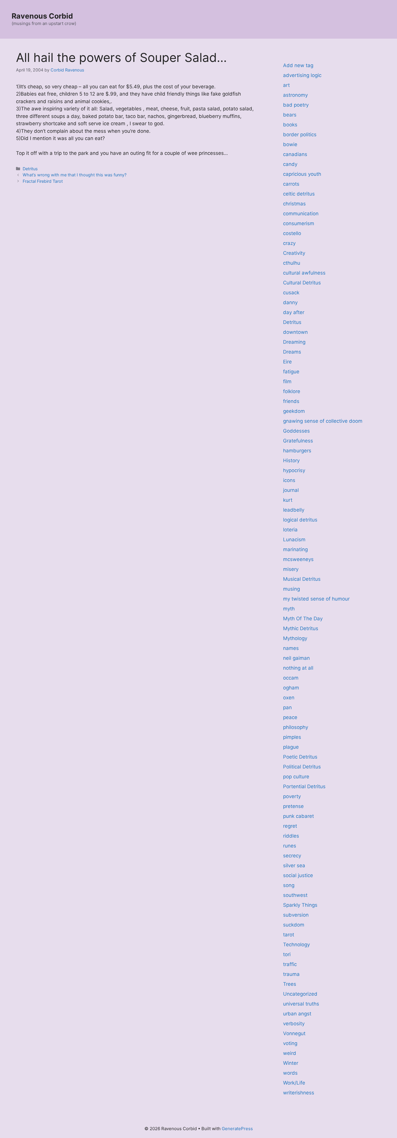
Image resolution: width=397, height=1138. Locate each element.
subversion (296, 915)
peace (290, 717)
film (287, 381)
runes (289, 846)
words (290, 1073)
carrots (291, 184)
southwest (295, 895)
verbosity (294, 1023)
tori (287, 954)
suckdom (293, 925)
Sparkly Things (300, 905)
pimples (292, 737)
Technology (296, 944)
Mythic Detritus (300, 628)
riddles (291, 836)
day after (293, 312)
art (286, 85)
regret (290, 826)
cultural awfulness (304, 273)
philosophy (295, 727)
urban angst (297, 1014)
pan (287, 707)
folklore (291, 391)
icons (289, 480)
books (290, 125)
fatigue (291, 371)
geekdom (294, 411)
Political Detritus (302, 767)
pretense (293, 806)
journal (291, 490)
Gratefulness (298, 441)
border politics (299, 134)
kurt (287, 500)
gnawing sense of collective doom (322, 421)
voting (290, 1043)
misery (290, 569)
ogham (291, 688)
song (288, 885)
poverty (292, 796)
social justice (298, 875)
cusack (291, 292)
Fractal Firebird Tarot (43, 181)
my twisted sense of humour (316, 599)
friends (291, 401)
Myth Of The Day (303, 618)
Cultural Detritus (302, 283)
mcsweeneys (298, 559)
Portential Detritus (304, 786)
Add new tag (298, 65)
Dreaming (294, 342)
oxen (288, 697)
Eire (287, 362)
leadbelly (293, 510)
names (291, 648)
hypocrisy (294, 470)
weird (289, 1053)
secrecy (292, 856)
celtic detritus (299, 194)
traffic (290, 964)
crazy (289, 243)
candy (290, 164)
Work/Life (294, 1083)
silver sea (294, 865)
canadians (295, 154)
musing (291, 589)
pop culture (296, 776)
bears (289, 115)
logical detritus (300, 520)
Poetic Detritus (300, 757)
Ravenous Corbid (42, 16)
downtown (295, 332)
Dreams (292, 352)
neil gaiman (296, 658)
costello (292, 233)
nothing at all (298, 668)
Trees (289, 984)
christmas (294, 204)
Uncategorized (300, 994)
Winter (290, 1063)
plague (291, 747)
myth (289, 609)
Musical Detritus (302, 579)
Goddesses (296, 431)
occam (290, 678)
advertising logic (302, 75)
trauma (291, 974)
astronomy (295, 95)
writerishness (298, 1093)
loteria (290, 530)
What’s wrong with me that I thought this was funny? (74, 174)
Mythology (295, 638)
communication (301, 213)
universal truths (301, 1004)
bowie (290, 144)
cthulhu (291, 263)
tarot (288, 935)
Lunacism (294, 539)
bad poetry (296, 105)
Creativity (294, 253)
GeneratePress (237, 1128)
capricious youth (302, 174)
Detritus (30, 168)
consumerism (298, 223)
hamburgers (297, 451)
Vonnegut (294, 1033)
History (291, 460)
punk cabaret (298, 816)
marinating (295, 549)
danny (290, 302)
